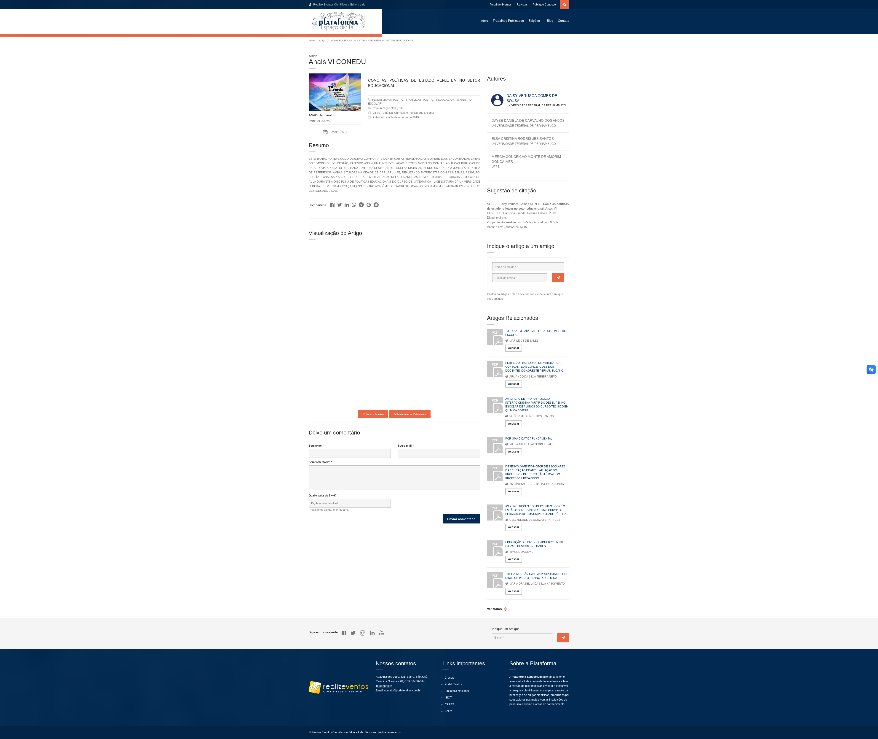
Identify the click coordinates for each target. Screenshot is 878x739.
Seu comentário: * (320, 462)
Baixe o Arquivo (374, 414)
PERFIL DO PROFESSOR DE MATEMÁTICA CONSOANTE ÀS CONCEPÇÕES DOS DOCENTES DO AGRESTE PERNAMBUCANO (534, 366)
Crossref (450, 677)
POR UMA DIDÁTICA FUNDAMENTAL (528, 438)
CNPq (448, 711)
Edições (534, 20)
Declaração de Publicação (411, 414)
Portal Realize (453, 684)
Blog (550, 20)
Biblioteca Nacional (457, 691)
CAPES (449, 704)
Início (484, 20)
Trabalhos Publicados (508, 20)
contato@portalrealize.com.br (402, 690)
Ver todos (495, 609)
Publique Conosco (544, 4)
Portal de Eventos (500, 4)
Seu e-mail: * (406, 445)
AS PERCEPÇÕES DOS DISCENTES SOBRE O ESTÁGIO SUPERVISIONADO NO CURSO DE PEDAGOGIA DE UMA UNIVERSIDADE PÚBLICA (536, 510)
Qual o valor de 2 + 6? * (323, 495)
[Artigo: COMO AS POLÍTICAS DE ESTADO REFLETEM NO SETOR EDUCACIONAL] (332, 204)
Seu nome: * (316, 445)
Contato (563, 20)
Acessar (513, 348)
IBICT (448, 697)
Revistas (522, 4)
